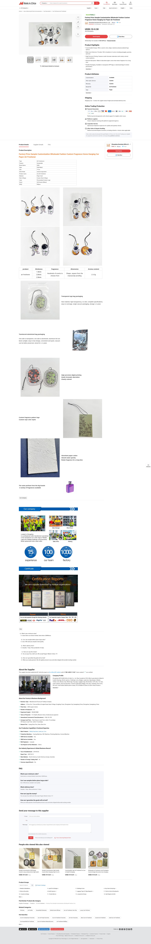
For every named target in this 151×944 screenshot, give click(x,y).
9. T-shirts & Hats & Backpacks (111, 891)
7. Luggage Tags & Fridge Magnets (84, 891)
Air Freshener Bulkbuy (62, 921)
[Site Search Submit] (97, 3)
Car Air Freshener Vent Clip (70, 910)
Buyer (96, 8)
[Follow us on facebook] (120, 929)
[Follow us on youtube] (127, 929)
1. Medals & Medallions (24, 888)
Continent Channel (94, 933)
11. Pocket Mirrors (51, 894)
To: (27, 820)
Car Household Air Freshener (27, 921)
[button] (92, 3)
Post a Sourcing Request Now (62, 837)
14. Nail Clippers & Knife (109, 894)
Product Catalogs (41, 885)
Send (31, 837)
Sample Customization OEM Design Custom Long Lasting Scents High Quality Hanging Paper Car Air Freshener (29, 872)
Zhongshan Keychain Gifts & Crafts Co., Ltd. (99, 22)
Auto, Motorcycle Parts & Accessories (33, 11)
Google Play (32, 929)
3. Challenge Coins (80, 888)
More (20, 924)
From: (26, 816)
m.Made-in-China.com (79, 935)
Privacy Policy (100, 938)
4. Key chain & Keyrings (109, 888)
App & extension (113, 8)
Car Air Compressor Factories (27, 917)
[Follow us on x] (122, 929)
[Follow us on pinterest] (129, 929)
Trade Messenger (44, 929)
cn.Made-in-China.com (90, 935)
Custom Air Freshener (100, 917)
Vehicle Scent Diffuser (55, 910)
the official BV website (55, 672)
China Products (51, 933)
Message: (25, 824)
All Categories (24, 8)
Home (20, 11)
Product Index (102, 933)
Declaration (92, 938)
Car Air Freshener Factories (59, 917)
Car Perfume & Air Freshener (59, 11)
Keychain (35, 731)
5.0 (114, 146)
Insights (108, 933)
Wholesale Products (75, 933)
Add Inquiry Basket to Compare (50, 66)
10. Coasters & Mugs (24, 894)
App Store (23, 929)
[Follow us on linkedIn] (131, 929)
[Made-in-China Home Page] (27, 3)
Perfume (22, 910)
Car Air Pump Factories (43, 917)
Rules (131, 8)
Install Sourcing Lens (58, 929)
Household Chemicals (41, 910)
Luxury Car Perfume (85, 910)
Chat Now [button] (121, 36)
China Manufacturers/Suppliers (63, 933)
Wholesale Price (84, 933)
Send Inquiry (96, 36)
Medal (31, 731)
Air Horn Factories (73, 917)
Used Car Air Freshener (114, 917)
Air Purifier (30, 910)
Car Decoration (47, 11)
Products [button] (44, 3)
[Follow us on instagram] (124, 929)
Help (104, 8)
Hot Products (43, 933)
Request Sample (111, 40)
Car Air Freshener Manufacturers (45, 921)
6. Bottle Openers (51, 891)
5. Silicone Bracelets (24, 891)
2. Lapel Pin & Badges (52, 888)
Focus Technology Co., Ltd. (64, 938)
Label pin (41, 731)
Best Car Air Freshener (86, 917)
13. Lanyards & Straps (81, 894)
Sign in (130, 4)
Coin (45, 731)
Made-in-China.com (69, 935)
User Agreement (84, 938)
